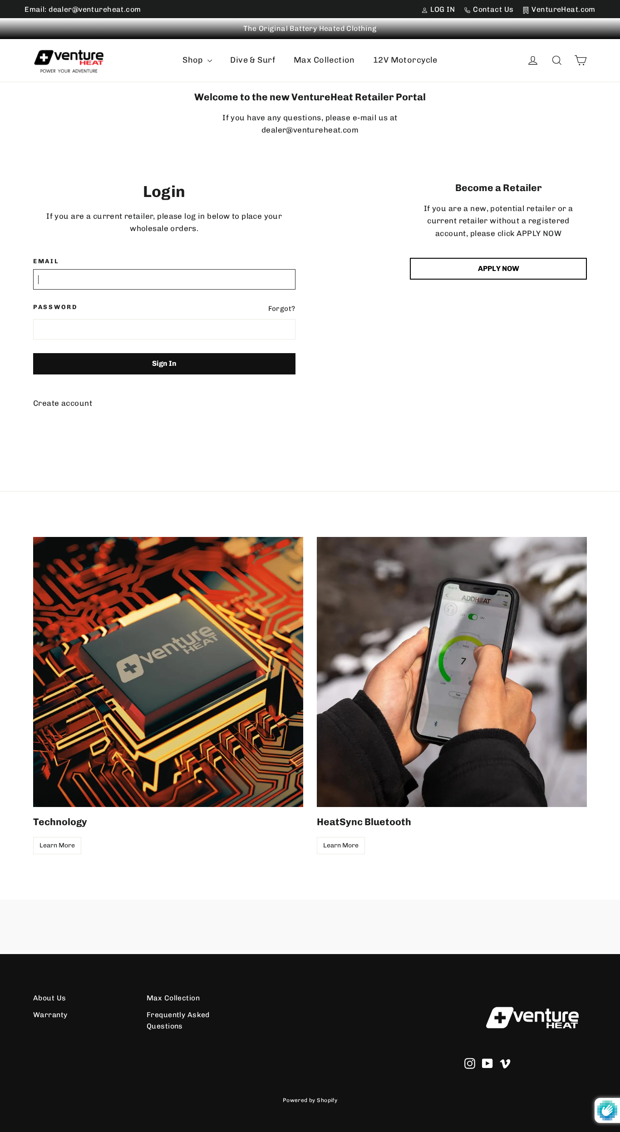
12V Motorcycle (405, 60)
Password (55, 306)
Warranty (50, 1014)
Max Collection (324, 60)
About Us (49, 998)
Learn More (57, 845)
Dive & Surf (253, 60)
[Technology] (168, 672)
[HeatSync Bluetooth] (452, 672)
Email (46, 261)
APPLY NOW (498, 268)
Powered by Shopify (310, 1100)
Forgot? (281, 309)
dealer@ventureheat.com (310, 129)
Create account (62, 403)
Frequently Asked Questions (178, 1020)
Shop (193, 60)
